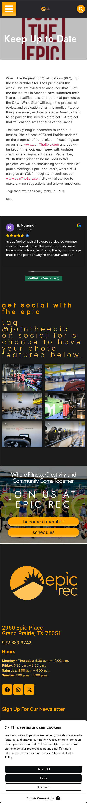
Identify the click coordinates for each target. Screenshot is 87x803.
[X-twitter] (29, 689)
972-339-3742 (16, 643)
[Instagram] (18, 689)
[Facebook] (7, 689)
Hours (8, 652)
